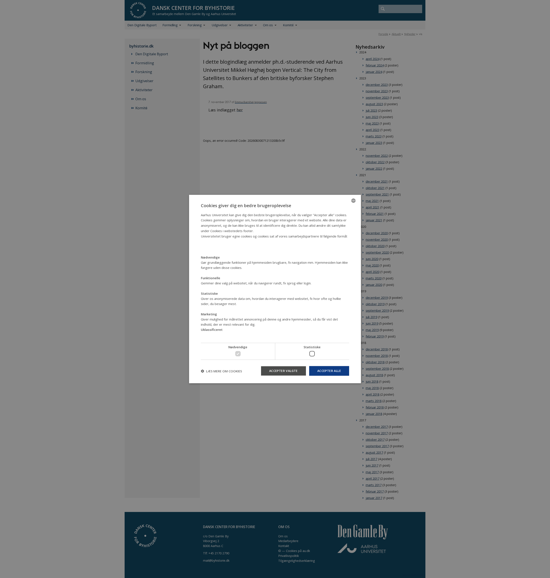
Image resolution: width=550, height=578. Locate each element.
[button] (221, 370)
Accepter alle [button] (329, 371)
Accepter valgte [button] (283, 371)
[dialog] (275, 289)
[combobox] (353, 200)
